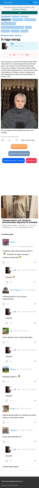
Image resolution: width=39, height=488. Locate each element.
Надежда (13, 430)
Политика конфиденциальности (12, 481)
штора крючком (12, 137)
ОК (19, 12)
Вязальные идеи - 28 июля (11, 35)
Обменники (15, 31)
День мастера (18, 19)
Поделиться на (13, 160)
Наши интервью (30, 19)
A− (11, 55)
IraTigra (12, 409)
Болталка (15, 16)
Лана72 (12, 242)
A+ (22, 55)
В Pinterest (31, 160)
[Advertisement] (19, 179)
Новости (28, 27)
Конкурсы (24, 31)
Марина (13, 369)
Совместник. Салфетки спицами (12, 27)
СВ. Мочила (5, 31)
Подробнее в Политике (19, 9)
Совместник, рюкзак (8, 23)
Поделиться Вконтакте (19, 153)
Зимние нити (6, 16)
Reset (27, 55)
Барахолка (24, 16)
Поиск (35, 2)
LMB (12, 44)
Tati (11, 331)
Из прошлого (6, 19)
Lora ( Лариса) (15, 290)
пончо (3, 137)
